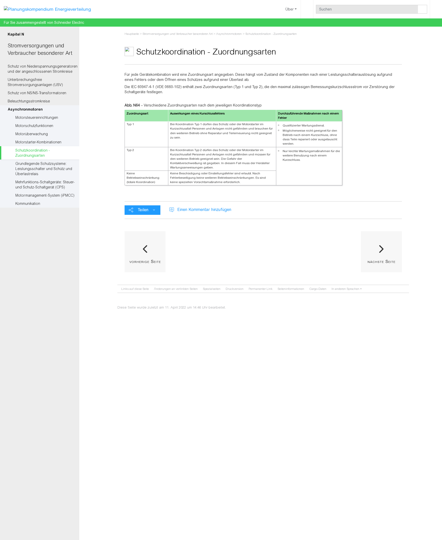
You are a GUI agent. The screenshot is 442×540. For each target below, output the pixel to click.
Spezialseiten (211, 289)
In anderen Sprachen (345, 289)
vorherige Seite (145, 261)
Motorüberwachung (31, 134)
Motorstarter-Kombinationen (38, 142)
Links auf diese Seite (135, 289)
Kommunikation (27, 204)
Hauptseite (132, 34)
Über (289, 9)
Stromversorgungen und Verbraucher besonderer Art (177, 34)
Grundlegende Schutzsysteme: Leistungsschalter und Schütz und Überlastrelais (43, 169)
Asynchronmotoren (25, 109)
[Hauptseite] (47, 9)
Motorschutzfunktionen (34, 126)
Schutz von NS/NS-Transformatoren (37, 93)
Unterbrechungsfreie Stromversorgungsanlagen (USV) (35, 82)
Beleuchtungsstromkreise (29, 101)
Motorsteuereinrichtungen (36, 117)
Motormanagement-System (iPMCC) (44, 195)
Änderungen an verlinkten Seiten (176, 289)
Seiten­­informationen (291, 289)
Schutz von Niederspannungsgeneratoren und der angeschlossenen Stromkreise (43, 68)
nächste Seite (381, 261)
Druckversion (235, 289)
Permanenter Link (260, 289)
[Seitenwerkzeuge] (307, 9)
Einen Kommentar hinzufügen (204, 209)
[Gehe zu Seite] (422, 9)
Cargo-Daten (317, 289)
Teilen (143, 209)
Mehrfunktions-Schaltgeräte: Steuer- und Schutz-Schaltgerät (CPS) (45, 184)
